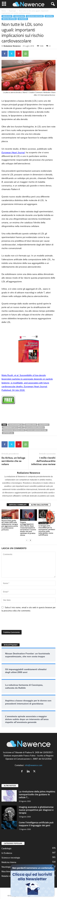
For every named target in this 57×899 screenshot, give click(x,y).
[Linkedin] (29, 771)
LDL (21, 427)
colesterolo (43, 425)
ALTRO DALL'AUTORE (39, 505)
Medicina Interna (9, 19)
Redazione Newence (12, 46)
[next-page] (30, 540)
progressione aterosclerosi (14, 430)
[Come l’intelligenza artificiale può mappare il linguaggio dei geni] (9, 825)
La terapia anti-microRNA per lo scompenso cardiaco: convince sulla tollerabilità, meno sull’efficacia (46, 530)
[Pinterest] (19, 54)
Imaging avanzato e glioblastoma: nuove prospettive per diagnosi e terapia (36, 810)
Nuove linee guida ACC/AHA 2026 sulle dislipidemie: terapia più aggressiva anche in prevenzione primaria (10, 525)
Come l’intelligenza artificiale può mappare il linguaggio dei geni (36, 824)
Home (4, 11)
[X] (12, 54)
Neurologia (6, 867)
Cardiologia (19, 16)
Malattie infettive (9, 876)
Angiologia (12, 11)
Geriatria (49, 16)
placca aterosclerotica (34, 427)
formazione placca (10, 427)
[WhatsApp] (25, 54)
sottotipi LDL (8, 433)
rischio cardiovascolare (36, 430)
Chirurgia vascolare (35, 16)
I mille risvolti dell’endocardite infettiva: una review (43, 461)
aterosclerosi (30, 425)
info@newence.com (33, 765)
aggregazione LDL (16, 425)
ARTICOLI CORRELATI (17, 505)
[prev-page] (26, 540)
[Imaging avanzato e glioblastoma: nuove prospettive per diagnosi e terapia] (9, 813)
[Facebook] (5, 54)
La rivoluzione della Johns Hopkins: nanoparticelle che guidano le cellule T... (37, 794)
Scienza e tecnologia (11, 858)
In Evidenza (7, 853)
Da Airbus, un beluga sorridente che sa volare (13, 461)
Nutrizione (23, 19)
